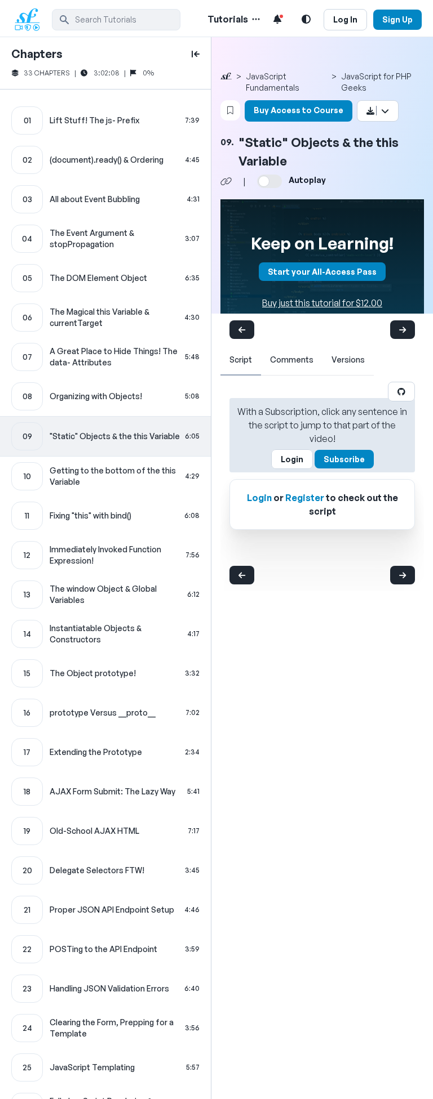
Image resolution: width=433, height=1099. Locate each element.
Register (304, 497)
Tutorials (227, 19)
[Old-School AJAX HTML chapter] (105, 831)
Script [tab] (240, 359)
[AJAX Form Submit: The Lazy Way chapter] (105, 792)
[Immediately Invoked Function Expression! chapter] (105, 555)
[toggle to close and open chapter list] (196, 54)
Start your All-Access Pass (322, 271)
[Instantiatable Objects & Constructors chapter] (105, 634)
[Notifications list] (277, 19)
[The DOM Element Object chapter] (105, 278)
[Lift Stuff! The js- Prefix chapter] (105, 120)
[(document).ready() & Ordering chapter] (105, 160)
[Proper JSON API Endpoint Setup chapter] (105, 910)
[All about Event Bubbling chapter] (105, 199)
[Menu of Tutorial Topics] (255, 19)
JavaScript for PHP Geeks (376, 82)
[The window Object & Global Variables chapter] (105, 594)
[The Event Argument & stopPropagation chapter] (105, 239)
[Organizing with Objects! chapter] (105, 396)
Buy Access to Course (298, 110)
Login (292, 459)
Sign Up (397, 19)
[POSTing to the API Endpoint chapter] (105, 949)
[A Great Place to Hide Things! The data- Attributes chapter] (105, 357)
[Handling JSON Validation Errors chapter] (105, 989)
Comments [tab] (291, 359)
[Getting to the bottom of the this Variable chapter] (105, 476)
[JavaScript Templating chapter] (105, 1067)
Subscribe (344, 459)
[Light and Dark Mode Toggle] (306, 19)
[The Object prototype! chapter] (105, 673)
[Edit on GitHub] (401, 391)
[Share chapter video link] (226, 181)
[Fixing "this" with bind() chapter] (105, 516)
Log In (345, 19)
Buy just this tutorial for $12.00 (322, 303)
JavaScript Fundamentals (272, 82)
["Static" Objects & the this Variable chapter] (105, 436)
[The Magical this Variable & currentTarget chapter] (105, 317)
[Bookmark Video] (230, 110)
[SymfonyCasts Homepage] (31, 19)
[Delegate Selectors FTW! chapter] (105, 870)
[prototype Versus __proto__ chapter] (105, 713)
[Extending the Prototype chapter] (105, 752)
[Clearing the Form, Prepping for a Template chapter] (105, 1028)
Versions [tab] (348, 359)
